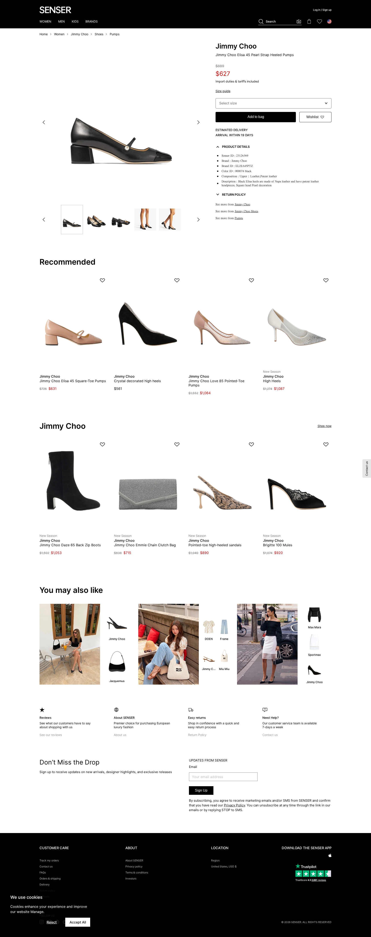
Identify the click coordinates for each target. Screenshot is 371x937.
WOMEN (45, 21)
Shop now (324, 426)
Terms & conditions (136, 872)
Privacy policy (134, 866)
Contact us (270, 735)
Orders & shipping (50, 878)
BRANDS (91, 21)
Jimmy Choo (79, 34)
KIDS (75, 21)
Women (59, 34)
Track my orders (49, 860)
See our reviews (51, 735)
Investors (130, 878)
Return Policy (197, 735)
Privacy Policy (234, 805)
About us (120, 735)
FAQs (43, 872)
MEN (61, 21)
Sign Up (201, 790)
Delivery (45, 884)
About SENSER (134, 860)
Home (44, 34)
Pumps (114, 34)
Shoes (99, 34)
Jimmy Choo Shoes (246, 211)
